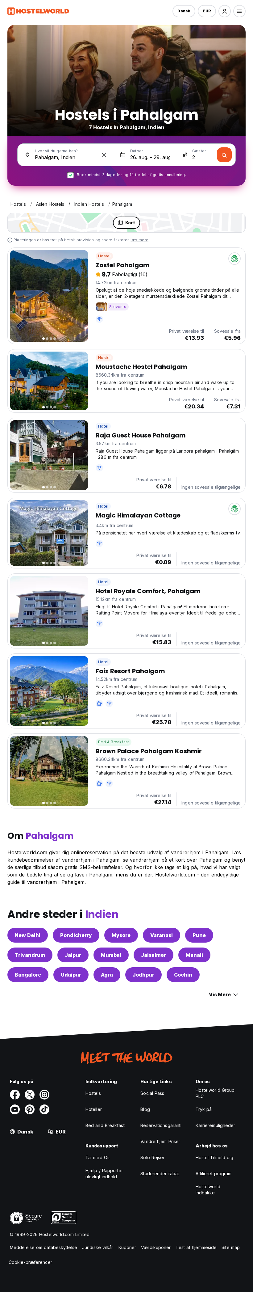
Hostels (93, 1093)
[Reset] (104, 154)
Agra (107, 975)
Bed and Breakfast (105, 1125)
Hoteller (93, 1109)
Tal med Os (97, 1157)
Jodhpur (143, 975)
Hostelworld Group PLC (215, 1093)
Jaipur (73, 955)
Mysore (121, 935)
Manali (194, 955)
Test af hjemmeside (196, 1247)
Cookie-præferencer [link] (30, 1262)
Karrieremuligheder (215, 1125)
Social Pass (152, 1093)
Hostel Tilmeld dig (215, 1157)
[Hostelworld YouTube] (15, 1109)
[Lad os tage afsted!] (224, 154)
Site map (231, 1247)
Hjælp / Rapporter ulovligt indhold (104, 1173)
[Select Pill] (224, 11)
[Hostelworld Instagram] (44, 1095)
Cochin (183, 975)
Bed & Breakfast (113, 742)
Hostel (104, 256)
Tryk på (204, 1109)
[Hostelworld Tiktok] (44, 1109)
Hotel (103, 426)
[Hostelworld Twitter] (30, 1095)
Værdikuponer (156, 1247)
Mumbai (111, 955)
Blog (145, 1109)
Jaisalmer (153, 955)
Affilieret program (214, 1173)
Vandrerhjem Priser (160, 1141)
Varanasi (161, 935)
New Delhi (27, 935)
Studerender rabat (159, 1173)
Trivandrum (30, 955)
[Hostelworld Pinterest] (30, 1109)
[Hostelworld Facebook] (15, 1095)
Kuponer (127, 1247)
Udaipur (71, 975)
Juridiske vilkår (98, 1247)
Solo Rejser (152, 1157)
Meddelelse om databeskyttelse (43, 1247)
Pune (199, 935)
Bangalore (28, 975)
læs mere (139, 240)
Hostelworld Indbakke (208, 1189)
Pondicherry (76, 935)
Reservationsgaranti (160, 1125)
